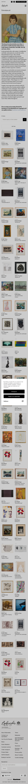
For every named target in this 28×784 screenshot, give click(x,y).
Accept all (14, 391)
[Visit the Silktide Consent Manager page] (22, 401)
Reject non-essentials (14, 396)
